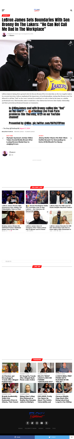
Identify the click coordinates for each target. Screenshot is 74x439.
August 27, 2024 (25, 128)
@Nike (27, 123)
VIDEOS (47, 428)
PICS (54, 428)
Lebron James (30, 131)
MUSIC (20, 428)
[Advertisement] (37, 4)
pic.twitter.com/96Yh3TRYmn (49, 123)
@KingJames (19, 108)
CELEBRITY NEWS (30, 428)
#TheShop (36, 111)
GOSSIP (41, 428)
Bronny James (19, 131)
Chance (11, 35)
